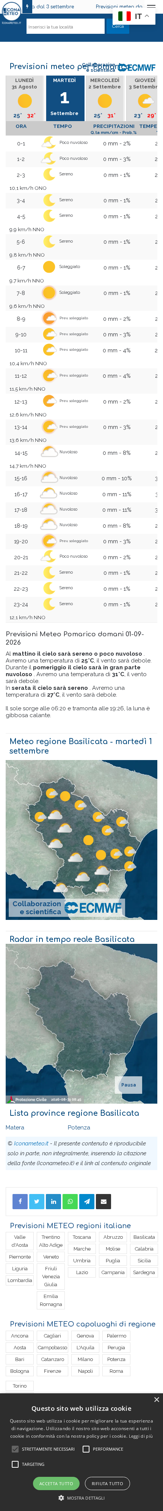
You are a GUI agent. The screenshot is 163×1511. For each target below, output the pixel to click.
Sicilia (144, 1260)
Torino (20, 1386)
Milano (85, 1359)
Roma (116, 1371)
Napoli (85, 1371)
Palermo (116, 1336)
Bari (19, 1359)
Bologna (19, 1371)
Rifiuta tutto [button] (107, 1483)
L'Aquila (85, 1347)
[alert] (81, 1452)
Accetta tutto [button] (56, 1483)
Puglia (113, 1260)
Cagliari (52, 1336)
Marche (82, 1249)
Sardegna (144, 1272)
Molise (113, 1249)
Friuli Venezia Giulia (51, 1276)
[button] (81, 1498)
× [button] (156, 1400)
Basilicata (144, 1237)
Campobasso (52, 1347)
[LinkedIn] (53, 1201)
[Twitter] (36, 1201)
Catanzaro (52, 1359)
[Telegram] (86, 1201)
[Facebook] (20, 1201)
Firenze (52, 1371)
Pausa (128, 1085)
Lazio (82, 1272)
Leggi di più (141, 1436)
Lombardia (20, 1280)
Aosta (20, 1347)
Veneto (51, 1257)
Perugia (116, 1347)
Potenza (79, 1127)
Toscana (82, 1237)
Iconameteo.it (31, 1143)
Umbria (82, 1260)
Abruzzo (113, 1237)
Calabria (144, 1249)
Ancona (19, 1336)
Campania (113, 1272)
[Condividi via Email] (103, 1201)
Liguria (20, 1268)
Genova (85, 1336)
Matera (15, 1127)
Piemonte (20, 1257)
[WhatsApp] (70, 1201)
